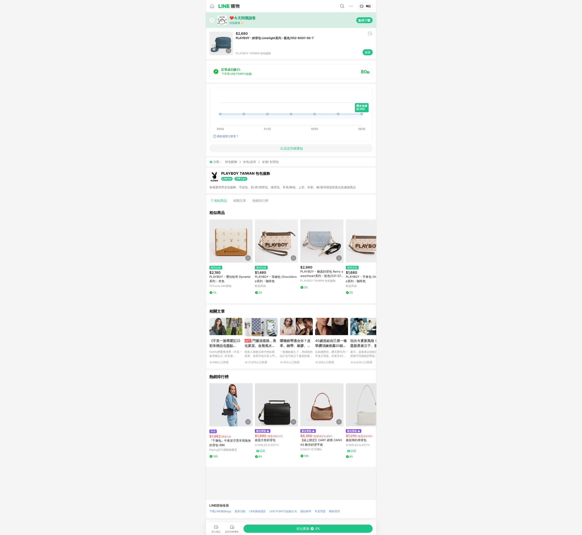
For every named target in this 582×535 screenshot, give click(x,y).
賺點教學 (305, 511)
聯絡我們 (334, 511)
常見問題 (320, 511)
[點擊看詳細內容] (231, 241)
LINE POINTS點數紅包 (283, 511)
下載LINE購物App (220, 511)
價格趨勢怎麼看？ (228, 136)
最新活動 (240, 511)
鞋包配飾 (231, 162)
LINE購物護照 (257, 511)
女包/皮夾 (249, 162)
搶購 (368, 52)
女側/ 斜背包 (270, 162)
